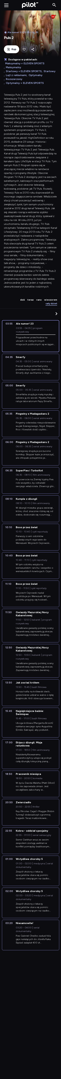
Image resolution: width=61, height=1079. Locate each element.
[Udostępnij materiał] (32, 49)
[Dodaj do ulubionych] (24, 49)
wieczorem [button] (50, 299)
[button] (56, 313)
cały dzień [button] (51, 303)
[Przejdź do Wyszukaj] (54, 5)
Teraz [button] (30, 299)
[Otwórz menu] (6, 5)
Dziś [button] (22, 299)
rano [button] (39, 299)
